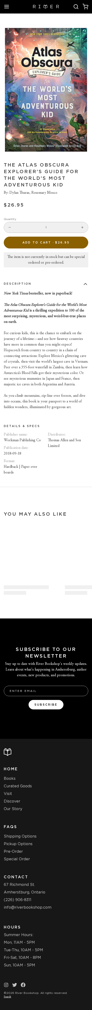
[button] (46, 242)
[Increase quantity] (82, 227)
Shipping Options (20, 836)
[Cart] (85, 6)
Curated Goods (18, 786)
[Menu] (8, 6)
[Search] (76, 6)
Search (7, 996)
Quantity (10, 219)
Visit (8, 793)
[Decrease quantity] (9, 227)
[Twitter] (14, 985)
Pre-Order (13, 851)
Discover (12, 801)
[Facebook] (23, 985)
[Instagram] (6, 985)
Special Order (17, 859)
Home (11, 769)
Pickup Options (18, 844)
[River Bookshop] (46, 7)
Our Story (13, 809)
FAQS (10, 827)
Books (10, 778)
